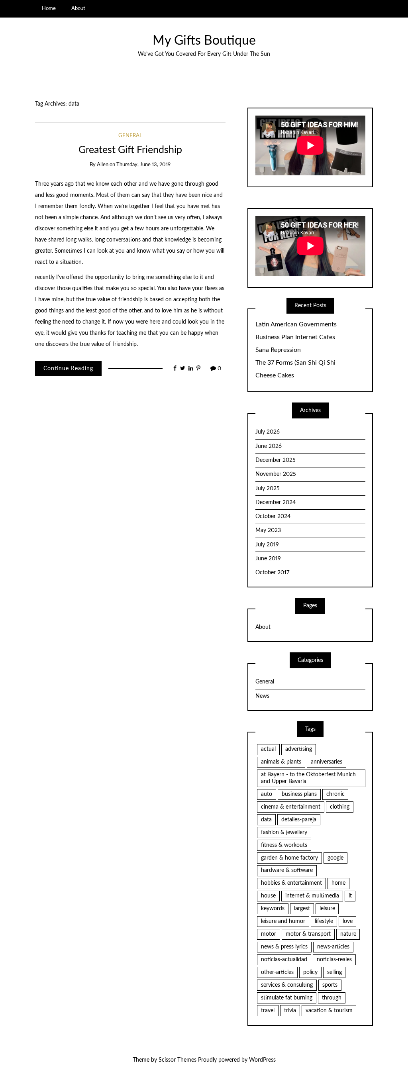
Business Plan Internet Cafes (295, 337)
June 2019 (268, 559)
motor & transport (308, 934)
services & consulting (287, 985)
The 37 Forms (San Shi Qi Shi (295, 362)
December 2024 (275, 502)
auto (266, 794)
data (266, 820)
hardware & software (287, 870)
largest (302, 908)
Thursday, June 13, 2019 (143, 164)
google (335, 858)
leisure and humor (283, 921)
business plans (299, 794)
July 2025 (267, 488)
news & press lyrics (284, 947)
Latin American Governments (296, 324)
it (350, 896)
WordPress (262, 1060)
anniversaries (326, 762)
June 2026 (268, 446)
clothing (339, 807)
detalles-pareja (298, 820)
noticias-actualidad (284, 959)
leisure (327, 908)
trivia (290, 1010)
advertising (298, 749)
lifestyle (324, 921)
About (78, 8)
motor (268, 934)
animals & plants (281, 762)
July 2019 (267, 545)
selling (334, 972)
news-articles (333, 947)
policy (310, 972)
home (338, 883)
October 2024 (272, 516)
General (130, 135)
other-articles (277, 972)
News (262, 696)
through (331, 998)
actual (268, 749)
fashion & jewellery (284, 832)
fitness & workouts (284, 845)
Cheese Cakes (274, 375)
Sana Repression (278, 350)
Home (49, 8)
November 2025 (275, 474)
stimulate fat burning (286, 998)
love (348, 921)
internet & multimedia (312, 896)
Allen (102, 164)
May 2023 (268, 530)
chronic (335, 794)
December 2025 (275, 460)
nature (348, 934)
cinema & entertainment (290, 807)
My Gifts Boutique (204, 41)
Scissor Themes (177, 1060)
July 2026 (267, 432)
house (268, 896)
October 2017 (272, 572)
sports (329, 985)
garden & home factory (289, 858)
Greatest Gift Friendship (130, 150)
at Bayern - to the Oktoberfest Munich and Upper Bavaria (308, 778)
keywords (272, 908)
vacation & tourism (329, 1010)
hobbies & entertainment (291, 883)
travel (268, 1010)
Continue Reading (68, 368)
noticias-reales (334, 959)
